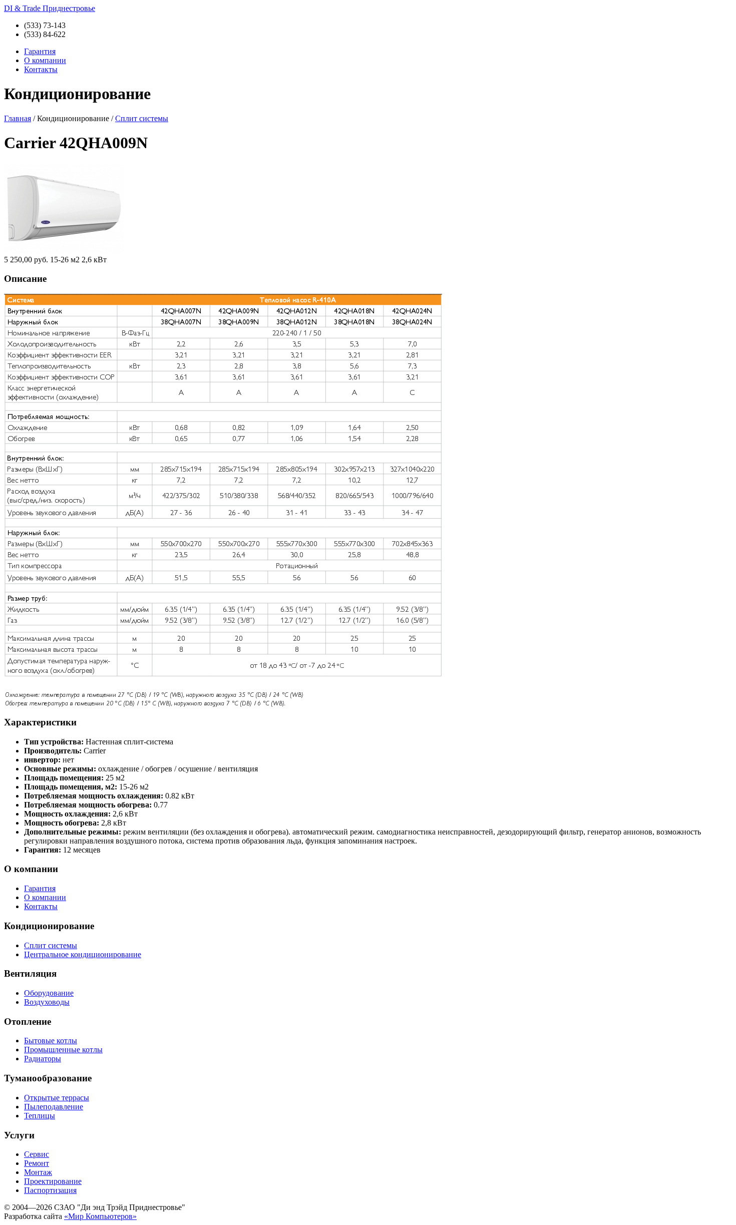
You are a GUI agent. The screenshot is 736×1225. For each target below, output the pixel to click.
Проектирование (53, 1181)
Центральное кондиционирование (82, 954)
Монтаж (38, 1172)
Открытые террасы (56, 1097)
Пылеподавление (53, 1106)
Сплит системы (141, 118)
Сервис (36, 1154)
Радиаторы (42, 1058)
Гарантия (40, 51)
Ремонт (36, 1163)
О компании (45, 60)
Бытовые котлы (50, 1040)
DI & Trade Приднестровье (49, 8)
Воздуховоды (47, 1002)
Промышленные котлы (63, 1049)
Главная (17, 118)
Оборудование (49, 993)
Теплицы (39, 1115)
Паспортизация (50, 1190)
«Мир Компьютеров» (100, 1216)
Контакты (41, 69)
